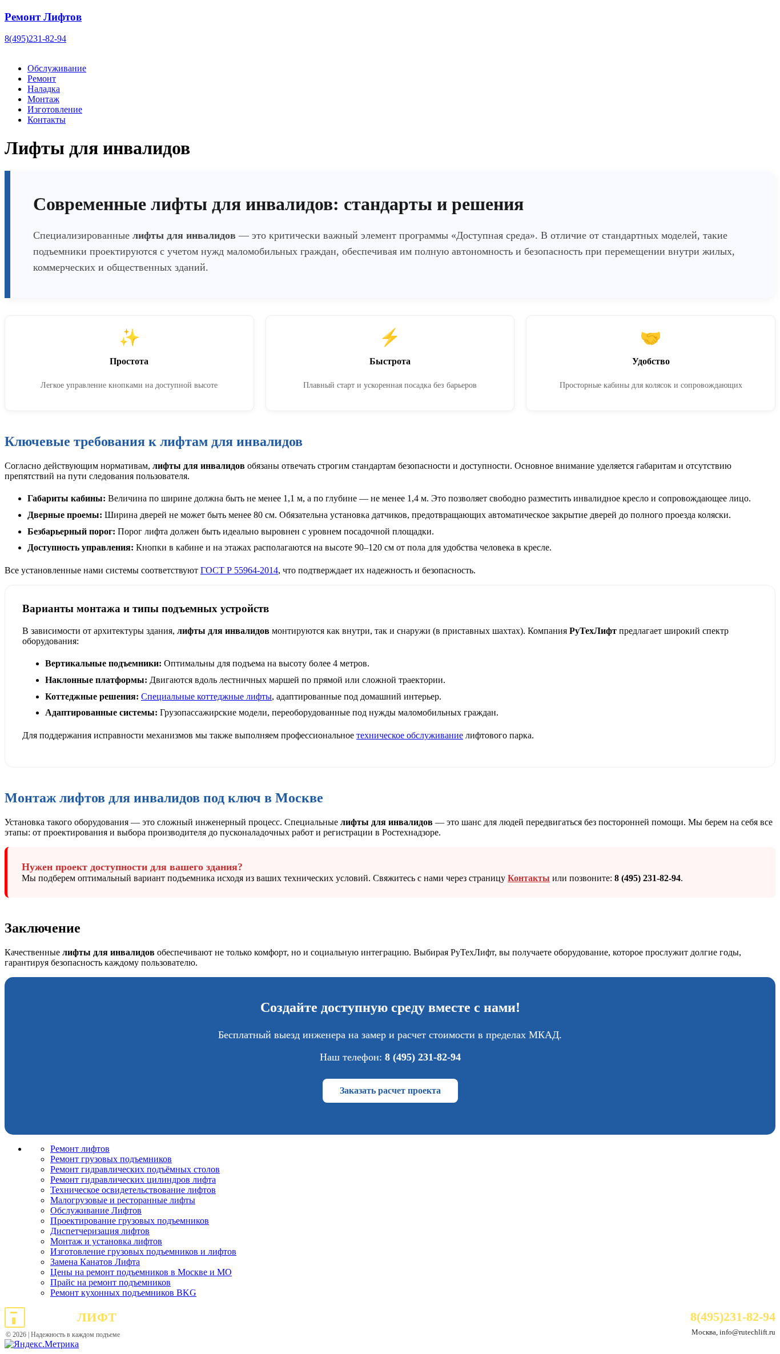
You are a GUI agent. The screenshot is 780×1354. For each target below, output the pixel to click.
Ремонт (41, 78)
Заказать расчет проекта (390, 1090)
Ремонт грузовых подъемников (111, 1159)
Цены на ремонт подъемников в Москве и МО (141, 1272)
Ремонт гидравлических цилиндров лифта (133, 1179)
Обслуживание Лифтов (96, 1210)
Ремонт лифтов (80, 1149)
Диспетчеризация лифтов (100, 1231)
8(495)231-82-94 (35, 38)
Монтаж (43, 99)
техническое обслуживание (409, 735)
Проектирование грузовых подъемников (129, 1221)
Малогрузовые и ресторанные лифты (122, 1200)
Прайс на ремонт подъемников (110, 1282)
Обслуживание (56, 68)
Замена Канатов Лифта (95, 1262)
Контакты (46, 119)
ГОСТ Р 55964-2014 (239, 570)
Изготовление (54, 109)
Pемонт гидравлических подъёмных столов (135, 1169)
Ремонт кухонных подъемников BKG (123, 1292)
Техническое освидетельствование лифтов (133, 1190)
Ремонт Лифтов (43, 17)
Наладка (43, 89)
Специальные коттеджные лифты (206, 696)
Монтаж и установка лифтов (106, 1241)
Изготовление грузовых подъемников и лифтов (143, 1251)
